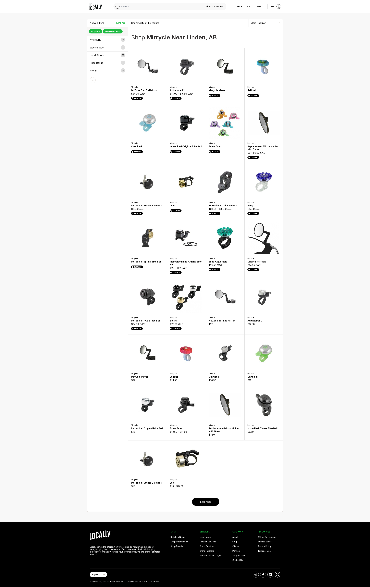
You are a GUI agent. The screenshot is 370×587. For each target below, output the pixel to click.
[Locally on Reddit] (256, 574)
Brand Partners (207, 551)
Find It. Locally (216, 6)
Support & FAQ (239, 555)
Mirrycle (94, 31)
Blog (234, 541)
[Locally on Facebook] (263, 574)
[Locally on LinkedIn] (270, 574)
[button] (107, 40)
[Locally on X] (277, 574)
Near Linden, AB (112, 31)
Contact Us (237, 560)
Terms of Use (264, 551)
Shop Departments (179, 541)
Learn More (205, 537)
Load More (205, 502)
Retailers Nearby (178, 537)
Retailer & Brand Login (210, 555)
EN (272, 6)
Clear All (120, 23)
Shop (240, 6)
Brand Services (207, 546)
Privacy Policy (264, 546)
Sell (249, 6)
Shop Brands (177, 546)
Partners (236, 551)
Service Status (265, 541)
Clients (235, 546)
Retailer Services (208, 541)
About (260, 6)
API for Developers (267, 537)
